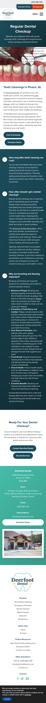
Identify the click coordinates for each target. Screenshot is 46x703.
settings (27, 695)
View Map (23, 480)
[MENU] (41, 14)
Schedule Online (24, 7)
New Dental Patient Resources (23, 643)
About (23, 629)
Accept (7, 699)
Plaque (39, 298)
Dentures (23, 615)
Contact (23, 633)
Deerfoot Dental (12, 92)
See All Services (23, 455)
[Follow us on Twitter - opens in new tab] (22, 678)
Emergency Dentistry (23, 605)
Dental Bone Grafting (23, 602)
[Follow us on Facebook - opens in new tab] (18, 678)
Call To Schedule (13, 135)
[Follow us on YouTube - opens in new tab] (27, 678)
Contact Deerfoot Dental (23, 448)
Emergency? (37, 7)
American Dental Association (24, 228)
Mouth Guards (23, 612)
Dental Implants (23, 608)
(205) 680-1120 (37, 2)
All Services (23, 619)
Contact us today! (23, 650)
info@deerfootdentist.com (23, 516)
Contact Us (23, 667)
